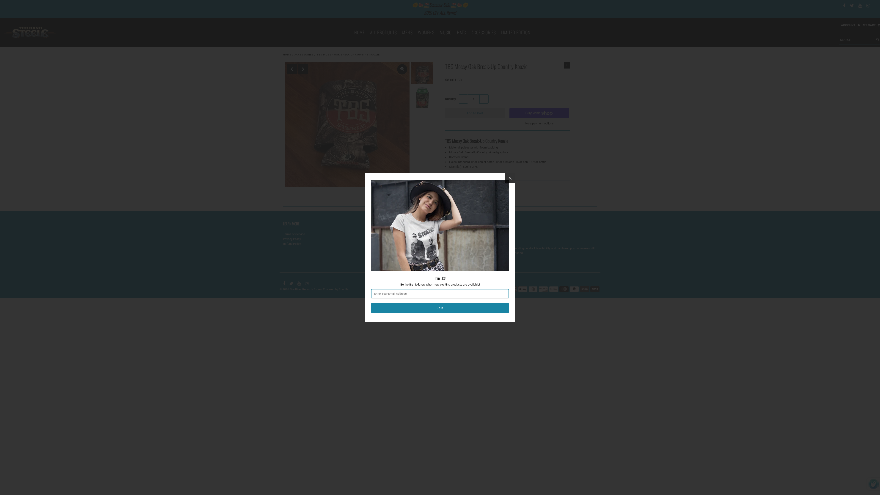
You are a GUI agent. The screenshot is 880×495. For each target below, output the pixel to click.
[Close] (510, 178)
